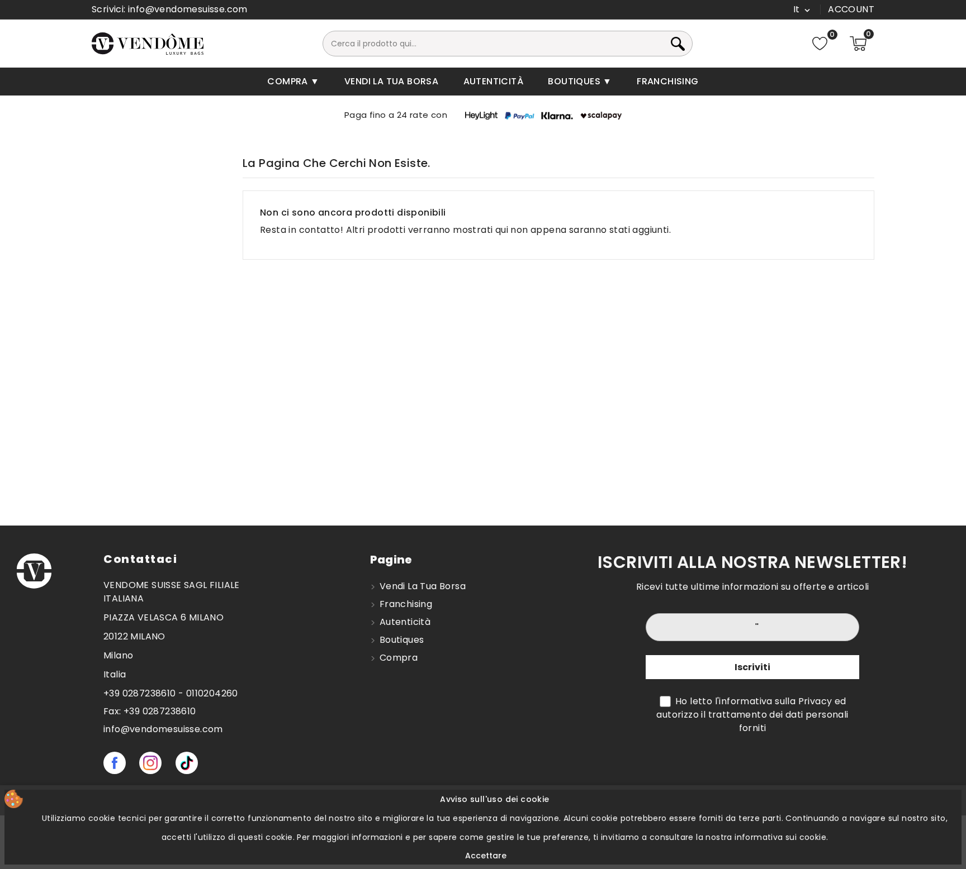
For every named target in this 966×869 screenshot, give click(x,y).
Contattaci (140, 559)
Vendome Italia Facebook (114, 763)
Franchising (667, 81)
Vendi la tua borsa (391, 81)
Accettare (485, 855)
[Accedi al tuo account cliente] (851, 9)
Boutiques (575, 81)
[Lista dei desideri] (819, 43)
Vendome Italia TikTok (187, 763)
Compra (288, 81)
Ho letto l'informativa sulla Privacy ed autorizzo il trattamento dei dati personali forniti (752, 714)
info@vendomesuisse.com (188, 9)
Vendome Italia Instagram (150, 763)
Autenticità (493, 81)
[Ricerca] (689, 43)
